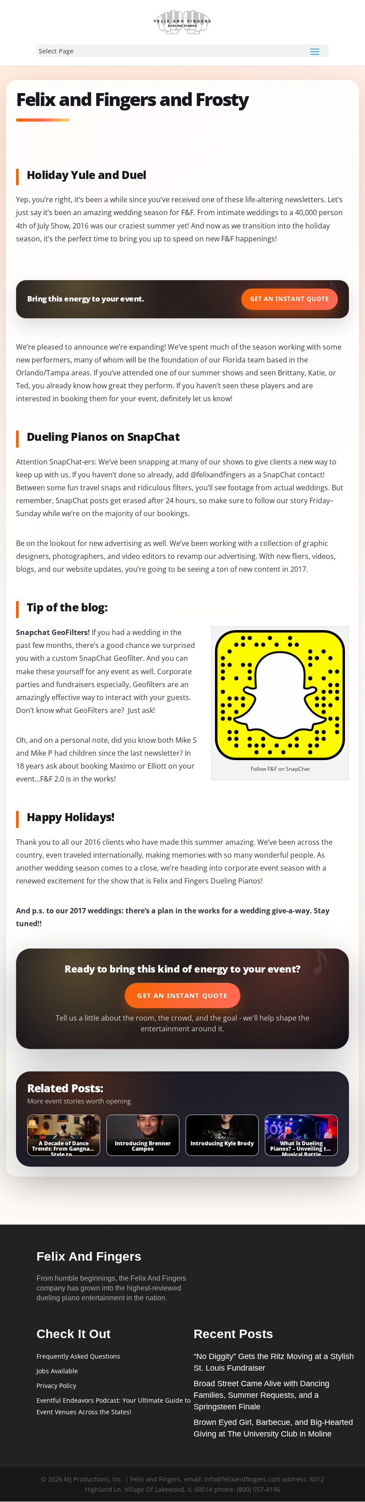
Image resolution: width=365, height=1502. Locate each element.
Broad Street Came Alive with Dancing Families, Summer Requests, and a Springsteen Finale (261, 1395)
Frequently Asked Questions (78, 1356)
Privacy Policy (56, 1385)
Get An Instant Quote (289, 299)
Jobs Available (57, 1371)
